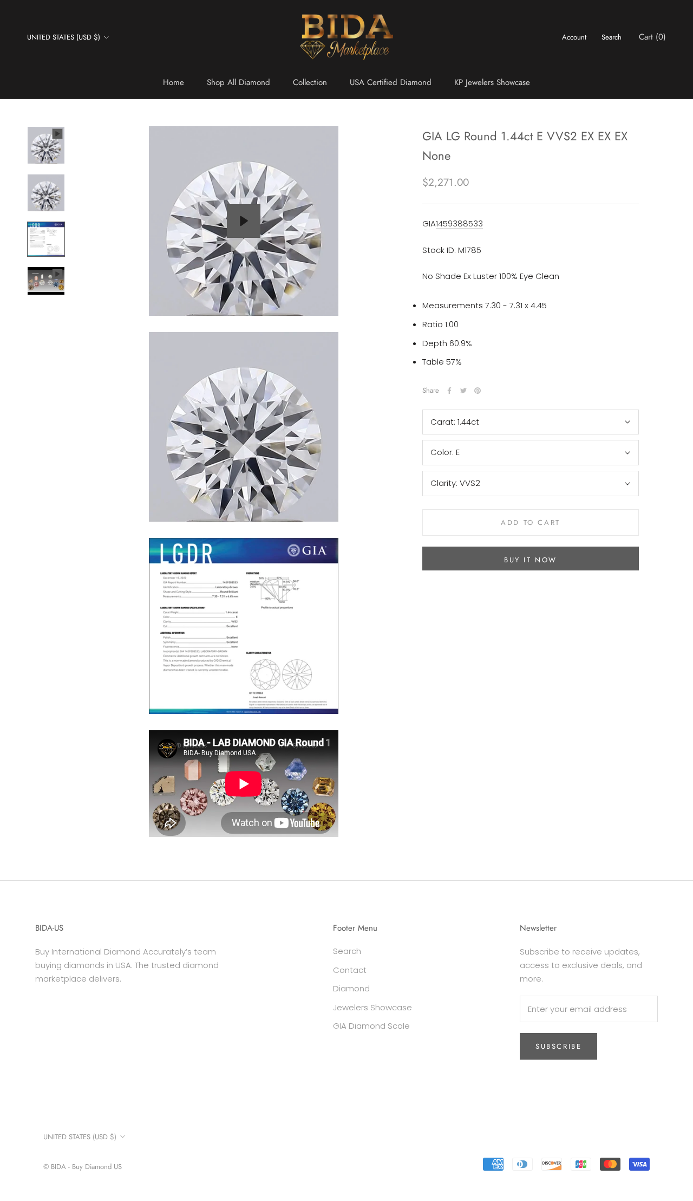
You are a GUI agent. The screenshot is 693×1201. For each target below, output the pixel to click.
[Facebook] (449, 390)
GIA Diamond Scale (371, 1025)
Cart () (652, 37)
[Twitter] (463, 390)
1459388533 (459, 223)
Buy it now (530, 560)
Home (173, 82)
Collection (310, 82)
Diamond (351, 988)
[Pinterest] (477, 390)
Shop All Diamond (238, 82)
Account (574, 37)
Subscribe (558, 1046)
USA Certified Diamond (391, 82)
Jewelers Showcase (372, 1007)
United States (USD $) (63, 37)
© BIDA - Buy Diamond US (82, 1166)
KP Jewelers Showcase (492, 82)
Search (612, 37)
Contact (350, 970)
